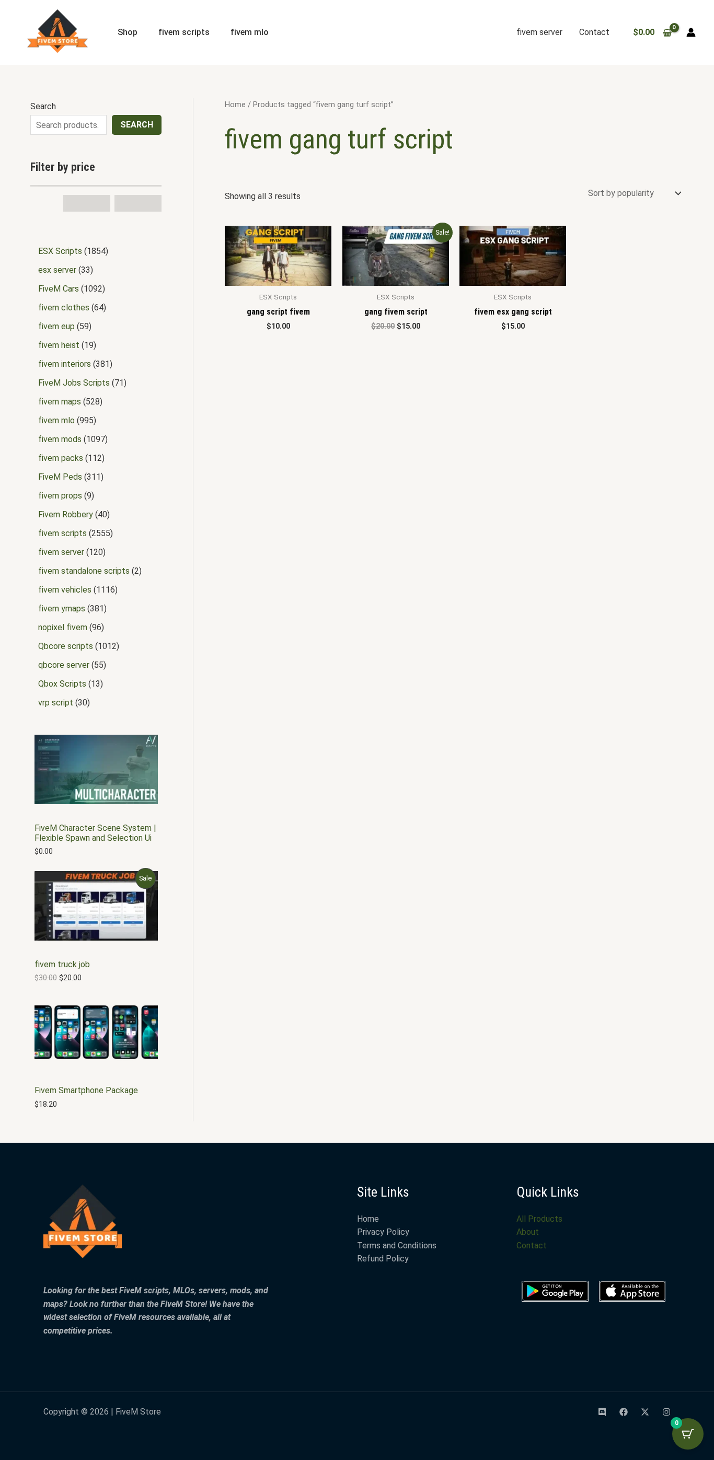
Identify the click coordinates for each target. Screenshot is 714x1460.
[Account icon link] (691, 32)
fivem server (539, 32)
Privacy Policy (383, 1232)
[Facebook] (623, 1412)
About (527, 1232)
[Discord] (602, 1412)
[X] (645, 1412)
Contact (594, 32)
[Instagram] (666, 1412)
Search (43, 106)
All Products (539, 1219)
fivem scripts (184, 32)
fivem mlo (250, 32)
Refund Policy (383, 1259)
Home (235, 104)
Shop (127, 32)
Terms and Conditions (396, 1245)
